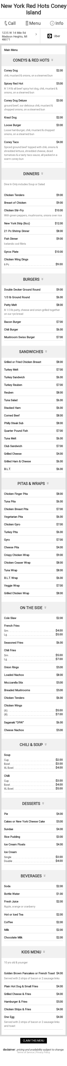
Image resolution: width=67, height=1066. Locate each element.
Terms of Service (25, 1052)
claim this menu (33, 1040)
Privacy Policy (43, 1052)
